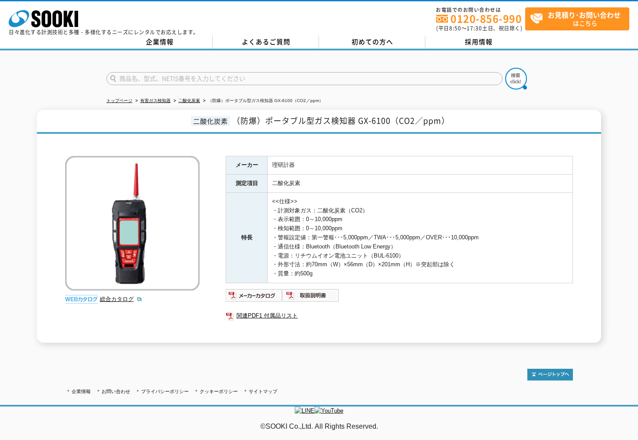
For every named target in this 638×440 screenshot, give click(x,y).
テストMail (621, 435)
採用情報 (479, 41)
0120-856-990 (486, 18)
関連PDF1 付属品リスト (267, 315)
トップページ (119, 100)
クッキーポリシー (219, 391)
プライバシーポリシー (165, 391)
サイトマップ (263, 391)
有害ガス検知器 (155, 100)
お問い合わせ (116, 391)
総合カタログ (117, 299)
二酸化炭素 (189, 100)
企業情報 (160, 41)
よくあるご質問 (266, 41)
